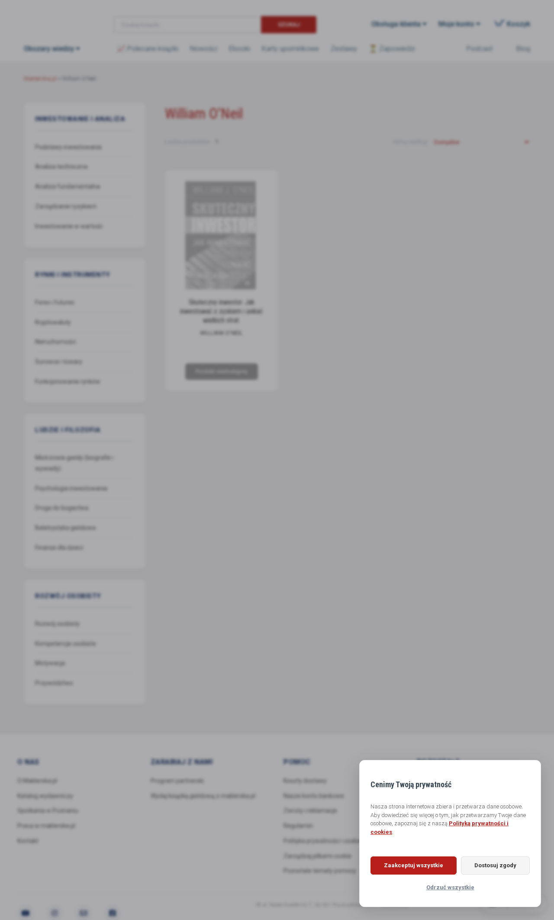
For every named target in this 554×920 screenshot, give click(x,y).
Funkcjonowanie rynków (67, 381)
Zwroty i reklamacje (310, 810)
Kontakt (28, 840)
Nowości (203, 49)
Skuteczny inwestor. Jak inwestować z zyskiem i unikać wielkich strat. (221, 311)
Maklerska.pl (55, 17)
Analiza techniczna (61, 166)
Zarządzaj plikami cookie (317, 856)
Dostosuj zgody (495, 865)
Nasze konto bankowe (313, 795)
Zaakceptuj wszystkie (413, 865)
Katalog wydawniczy (45, 795)
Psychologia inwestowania (71, 487)
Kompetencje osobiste (65, 643)
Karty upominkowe (290, 49)
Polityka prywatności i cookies (323, 840)
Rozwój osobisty (57, 623)
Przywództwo (54, 683)
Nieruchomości (55, 341)
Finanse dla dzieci (59, 547)
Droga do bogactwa (61, 507)
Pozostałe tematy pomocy (319, 870)
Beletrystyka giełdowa (65, 527)
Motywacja (50, 663)
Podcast (480, 49)
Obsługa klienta (396, 24)
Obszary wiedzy (49, 49)
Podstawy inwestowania (68, 146)
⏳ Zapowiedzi (392, 49)
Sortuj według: (411, 141)
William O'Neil (221, 333)
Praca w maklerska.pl (46, 825)
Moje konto (456, 24)
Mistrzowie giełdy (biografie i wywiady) (74, 463)
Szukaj (289, 24)
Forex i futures (54, 302)
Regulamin (298, 825)
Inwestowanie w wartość (69, 225)
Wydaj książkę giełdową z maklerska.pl (203, 795)
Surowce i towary (58, 361)
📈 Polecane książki (147, 49)
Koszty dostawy (305, 780)
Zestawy (344, 49)
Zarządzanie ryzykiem (66, 206)
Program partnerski (177, 780)
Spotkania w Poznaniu (47, 810)
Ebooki (239, 49)
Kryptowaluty (53, 321)
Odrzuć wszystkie (450, 887)
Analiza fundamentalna (67, 186)
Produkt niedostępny (221, 371)
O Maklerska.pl (37, 780)
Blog (523, 49)
